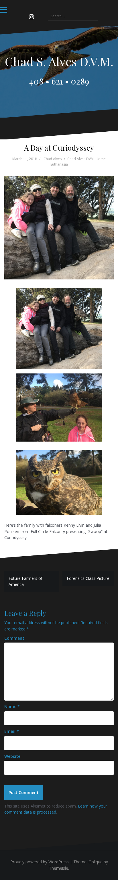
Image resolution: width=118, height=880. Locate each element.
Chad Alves (53, 158)
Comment (14, 638)
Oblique (95, 861)
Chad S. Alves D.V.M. (59, 61)
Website (12, 756)
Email (11, 731)
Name (12, 706)
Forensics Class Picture (88, 578)
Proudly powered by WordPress (39, 861)
